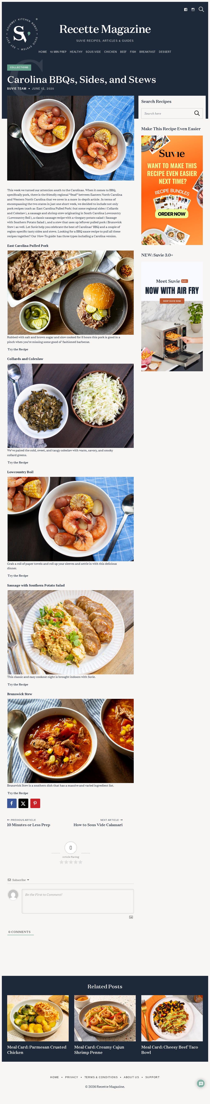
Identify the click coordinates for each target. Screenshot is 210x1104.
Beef (123, 51)
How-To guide (46, 236)
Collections (19, 67)
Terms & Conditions (101, 1077)
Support (152, 1077)
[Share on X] (23, 803)
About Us (131, 1077)
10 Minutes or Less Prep (28, 824)
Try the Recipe (18, 349)
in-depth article (88, 199)
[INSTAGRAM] (193, 9)
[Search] (201, 9)
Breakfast (147, 51)
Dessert (165, 51)
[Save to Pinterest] (35, 803)
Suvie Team (16, 88)
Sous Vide (93, 51)
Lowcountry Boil (19, 217)
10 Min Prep (58, 51)
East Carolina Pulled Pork (54, 208)
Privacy (71, 1077)
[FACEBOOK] (185, 9)
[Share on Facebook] (12, 803)
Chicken (110, 51)
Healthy (76, 51)
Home (43, 51)
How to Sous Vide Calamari (98, 824)
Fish (133, 51)
